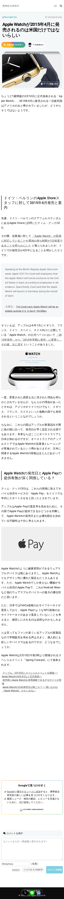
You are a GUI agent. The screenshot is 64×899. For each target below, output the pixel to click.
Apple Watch (9, 17)
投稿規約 (16, 870)
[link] (32, 370)
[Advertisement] (32, 153)
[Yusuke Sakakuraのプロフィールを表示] (36, 44)
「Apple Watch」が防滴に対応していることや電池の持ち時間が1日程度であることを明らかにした (32, 240)
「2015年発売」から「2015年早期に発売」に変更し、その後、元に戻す (31, 339)
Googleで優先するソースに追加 (24, 791)
